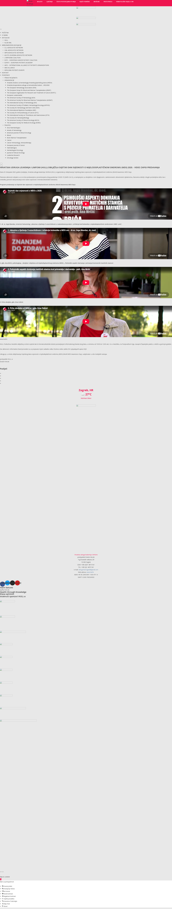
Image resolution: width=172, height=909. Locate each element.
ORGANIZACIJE (9, 80)
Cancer (9, 140)
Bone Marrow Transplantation (16, 138)
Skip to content (5, 877)
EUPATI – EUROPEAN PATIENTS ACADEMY (18, 63)
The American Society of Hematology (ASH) (21, 98)
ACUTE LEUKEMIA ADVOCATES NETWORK (18, 55)
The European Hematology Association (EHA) (21, 88)
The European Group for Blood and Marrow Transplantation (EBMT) (29, 90)
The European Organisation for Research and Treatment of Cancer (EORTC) (31, 93)
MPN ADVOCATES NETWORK (14, 53)
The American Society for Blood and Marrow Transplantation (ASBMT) (30, 100)
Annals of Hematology (14, 130)
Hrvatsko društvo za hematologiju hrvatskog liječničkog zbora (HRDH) (29, 83)
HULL (6, 40)
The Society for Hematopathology (18, 118)
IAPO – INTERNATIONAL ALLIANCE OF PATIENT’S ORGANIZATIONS (26, 65)
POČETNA (5, 33)
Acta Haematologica (13, 128)
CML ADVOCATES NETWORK (13, 50)
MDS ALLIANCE (9, 68)
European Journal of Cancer (16, 145)
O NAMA (5, 35)
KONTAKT (5, 73)
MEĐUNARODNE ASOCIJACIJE (11, 45)
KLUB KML (8, 43)
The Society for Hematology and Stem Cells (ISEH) (23, 108)
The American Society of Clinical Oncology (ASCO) (23, 120)
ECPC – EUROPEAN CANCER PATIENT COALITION (20, 60)
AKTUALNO (6, 38)
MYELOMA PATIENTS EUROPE (14, 70)
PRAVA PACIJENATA (10, 78)
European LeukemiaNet (14, 95)
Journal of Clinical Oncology (16, 153)
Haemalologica (12, 148)
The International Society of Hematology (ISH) (22, 103)
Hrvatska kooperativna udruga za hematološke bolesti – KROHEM (28, 85)
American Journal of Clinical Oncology (19, 133)
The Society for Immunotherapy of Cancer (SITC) (23, 113)
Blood (9, 135)
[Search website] (137, 1)
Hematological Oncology (15, 150)
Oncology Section (12, 158)
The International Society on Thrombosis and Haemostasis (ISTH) (28, 115)
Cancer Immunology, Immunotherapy (19, 143)
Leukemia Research (13, 155)
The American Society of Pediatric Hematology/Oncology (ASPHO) (28, 105)
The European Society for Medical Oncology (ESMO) (24, 123)
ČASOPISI (7, 125)
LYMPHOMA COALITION (12, 58)
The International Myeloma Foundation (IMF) (21, 110)
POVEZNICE (6, 75)
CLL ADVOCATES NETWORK (13, 48)
